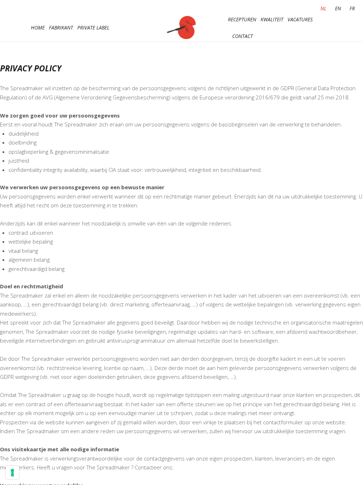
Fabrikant (61, 27)
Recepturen (242, 19)
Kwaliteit (272, 19)
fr (352, 8)
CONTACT (242, 36)
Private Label (93, 27)
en (338, 8)
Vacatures (300, 19)
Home (38, 27)
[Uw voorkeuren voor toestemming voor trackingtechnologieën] (12, 472)
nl (323, 8)
